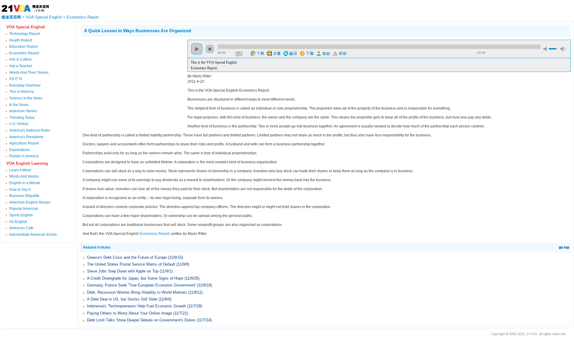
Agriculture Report (24, 143)
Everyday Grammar (25, 85)
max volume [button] (563, 49)
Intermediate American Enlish (33, 234)
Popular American (23, 209)
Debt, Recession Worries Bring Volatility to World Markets (137, 292)
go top (564, 247)
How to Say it (19, 189)
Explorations (19, 150)
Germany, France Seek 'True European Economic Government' (141, 285)
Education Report (23, 46)
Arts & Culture (20, 59)
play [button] (197, 49)
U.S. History (18, 124)
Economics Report (83, 17)
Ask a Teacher (20, 66)
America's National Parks (29, 130)
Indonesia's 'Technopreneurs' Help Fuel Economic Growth (137, 306)
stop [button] (210, 49)
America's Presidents (26, 137)
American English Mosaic (30, 202)
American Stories (23, 111)
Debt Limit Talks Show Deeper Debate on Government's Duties (141, 320)
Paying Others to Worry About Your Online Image (129, 313)
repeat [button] (239, 54)
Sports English (21, 215)
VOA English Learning (27, 163)
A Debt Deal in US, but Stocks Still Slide (122, 299)
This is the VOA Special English (214, 62)
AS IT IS (15, 79)
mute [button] (546, 49)
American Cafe (21, 228)
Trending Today (22, 117)
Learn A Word (20, 170)
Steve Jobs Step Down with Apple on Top (122, 271)
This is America (21, 92)
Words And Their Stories (28, 72)
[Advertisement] (131, 81)
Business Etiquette (24, 196)
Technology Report (24, 34)
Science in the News (25, 98)
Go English (18, 222)
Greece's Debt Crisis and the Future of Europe (127, 257)
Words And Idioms (24, 176)
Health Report (20, 40)
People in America (24, 156)
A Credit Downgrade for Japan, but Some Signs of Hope (135, 278)
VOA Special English (44, 17)
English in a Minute (24, 183)
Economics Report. (204, 68)
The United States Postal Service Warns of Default (131, 264)
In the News (18, 105)
